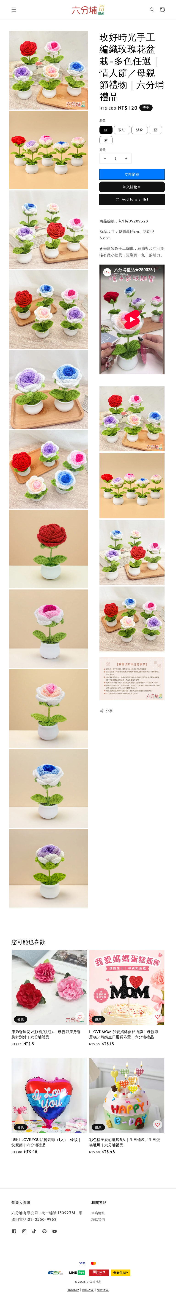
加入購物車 (132, 186)
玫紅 (121, 130)
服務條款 (73, 1290)
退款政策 (103, 1290)
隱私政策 (88, 1290)
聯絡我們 (98, 1219)
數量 (102, 149)
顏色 (102, 120)
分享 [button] (109, 711)
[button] (14, 10)
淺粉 (139, 130)
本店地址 (98, 1213)
